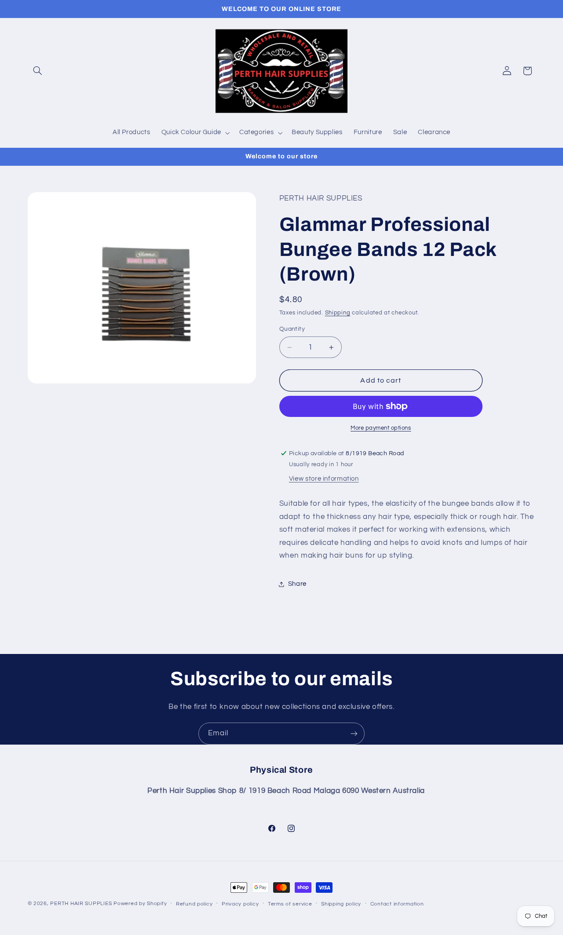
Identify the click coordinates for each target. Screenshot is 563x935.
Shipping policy (341, 904)
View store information (324, 478)
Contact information (397, 904)
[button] (38, 71)
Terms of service (290, 904)
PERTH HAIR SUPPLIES (81, 903)
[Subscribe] (354, 733)
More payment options (381, 428)
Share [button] (297, 584)
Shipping (338, 313)
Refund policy (194, 904)
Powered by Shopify (140, 903)
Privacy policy (240, 904)
